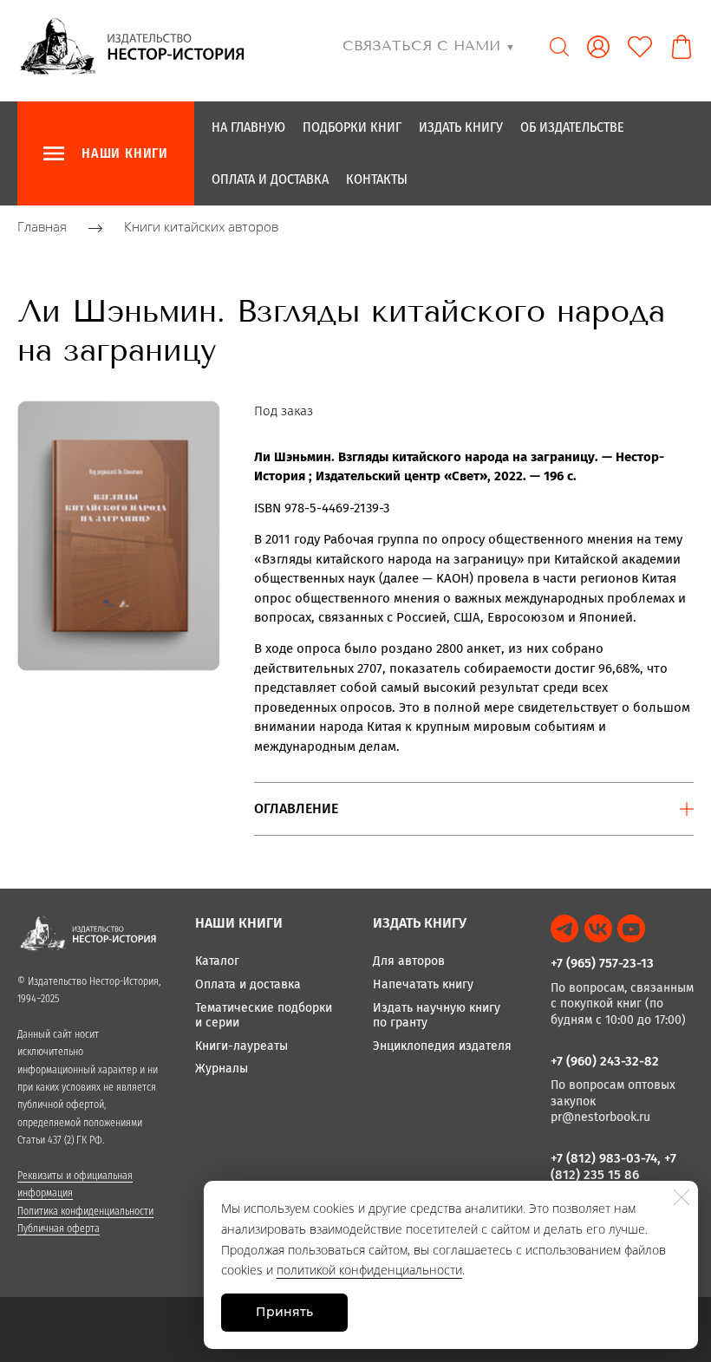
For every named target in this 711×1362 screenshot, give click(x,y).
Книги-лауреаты (241, 1046)
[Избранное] (640, 47)
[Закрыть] (681, 1197)
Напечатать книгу (423, 984)
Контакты (377, 179)
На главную (248, 127)
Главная (42, 227)
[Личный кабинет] (598, 47)
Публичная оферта (58, 1228)
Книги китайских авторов (201, 227)
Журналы (221, 1068)
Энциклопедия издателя (442, 1046)
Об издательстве (572, 127)
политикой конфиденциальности (369, 1269)
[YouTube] (631, 928)
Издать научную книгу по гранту (436, 1015)
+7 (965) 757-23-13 (602, 963)
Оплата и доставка (270, 179)
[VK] (598, 928)
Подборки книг (352, 127)
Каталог (217, 961)
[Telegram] (564, 928)
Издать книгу (461, 127)
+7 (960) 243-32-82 (605, 1061)
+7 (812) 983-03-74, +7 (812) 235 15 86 (613, 1166)
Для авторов (409, 961)
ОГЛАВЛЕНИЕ (296, 808)
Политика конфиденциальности (85, 1211)
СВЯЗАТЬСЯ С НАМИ (428, 45)
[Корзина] (681, 47)
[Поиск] (559, 46)
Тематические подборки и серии (263, 1015)
